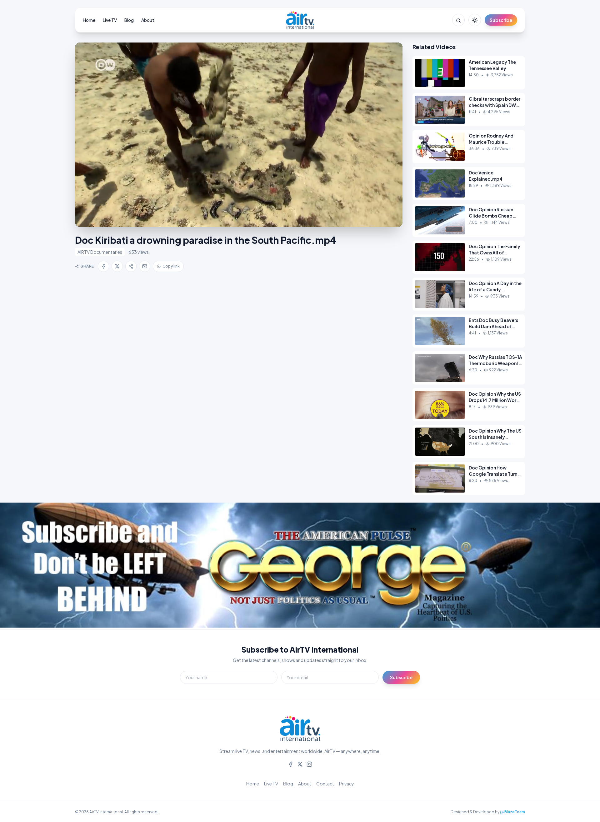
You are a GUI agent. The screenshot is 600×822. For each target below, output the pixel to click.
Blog (129, 20)
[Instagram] (309, 763)
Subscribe (501, 20)
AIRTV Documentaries (100, 252)
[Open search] (458, 20)
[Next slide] (581, 566)
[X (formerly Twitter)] (300, 763)
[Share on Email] (144, 266)
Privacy (346, 783)
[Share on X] (117, 266)
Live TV (110, 20)
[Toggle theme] (474, 20)
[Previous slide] (19, 566)
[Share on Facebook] (103, 266)
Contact (325, 783)
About (147, 20)
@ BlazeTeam (512, 811)
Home (89, 20)
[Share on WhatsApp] (131, 266)
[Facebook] (290, 763)
